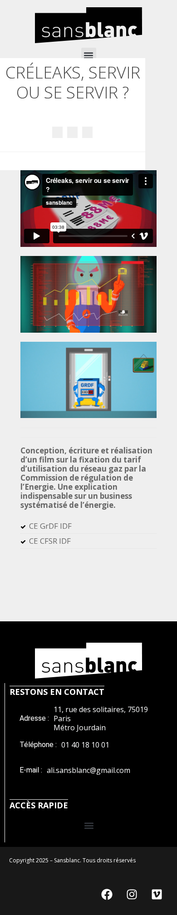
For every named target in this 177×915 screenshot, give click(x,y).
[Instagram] (131, 894)
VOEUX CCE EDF (87, 132)
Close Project (72, 132)
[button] (88, 55)
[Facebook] (106, 894)
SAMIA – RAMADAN (57, 132)
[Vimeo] (156, 894)
